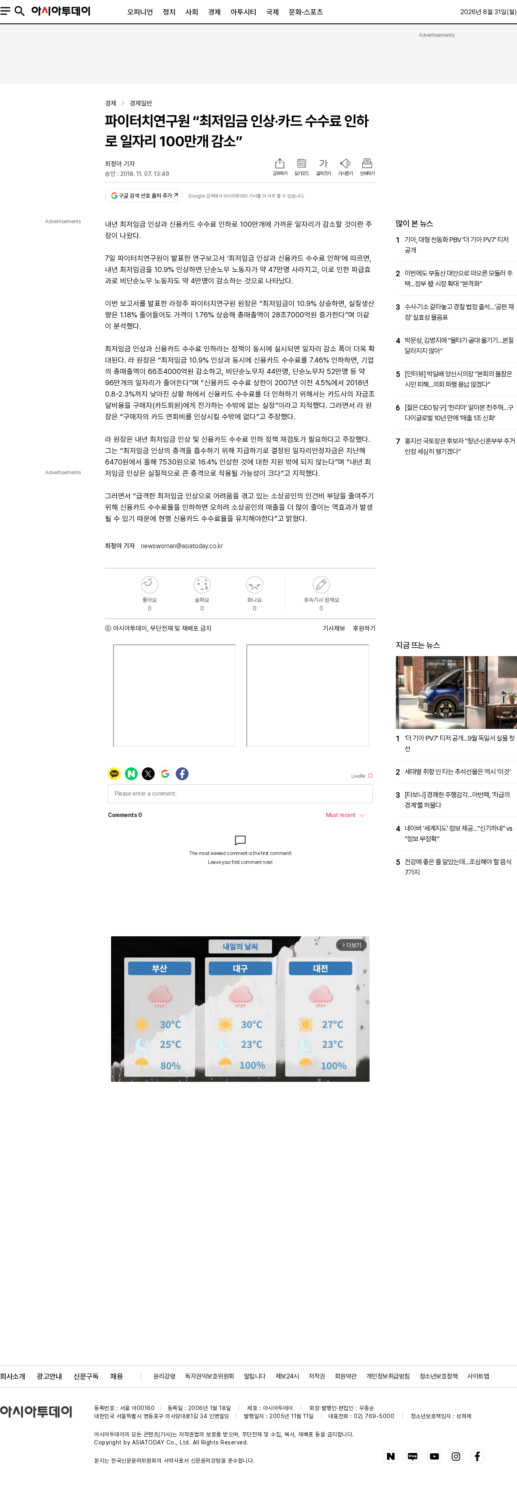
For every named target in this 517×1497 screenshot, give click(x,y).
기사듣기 (345, 173)
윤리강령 (164, 1376)
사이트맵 (478, 1376)
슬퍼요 (202, 585)
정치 (169, 12)
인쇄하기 (367, 173)
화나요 (255, 585)
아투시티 (243, 12)
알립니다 (255, 1376)
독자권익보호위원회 (209, 1376)
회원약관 (346, 1376)
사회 (191, 12)
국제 (272, 12)
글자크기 (323, 173)
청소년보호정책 (439, 1376)
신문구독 (86, 1376)
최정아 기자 (120, 164)
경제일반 (141, 103)
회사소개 (12, 1376)
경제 (214, 12)
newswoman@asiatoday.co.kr (182, 546)
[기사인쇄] (367, 164)
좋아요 (150, 585)
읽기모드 (301, 173)
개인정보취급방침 (388, 1376)
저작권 (317, 1376)
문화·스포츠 (306, 12)
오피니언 (140, 12)
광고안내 (49, 1376)
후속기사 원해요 (321, 585)
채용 (116, 1376)
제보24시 (287, 1376)
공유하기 (280, 173)
